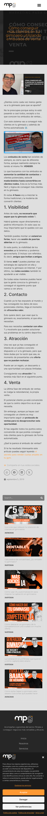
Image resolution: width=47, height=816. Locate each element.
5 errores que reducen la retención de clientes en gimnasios (22, 528)
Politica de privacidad (26, 813)
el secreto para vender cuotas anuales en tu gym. (23, 454)
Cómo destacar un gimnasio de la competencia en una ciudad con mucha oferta (23, 626)
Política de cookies (10, 813)
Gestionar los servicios (23, 785)
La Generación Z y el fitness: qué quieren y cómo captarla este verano (23, 660)
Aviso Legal (40, 813)
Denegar (23, 799)
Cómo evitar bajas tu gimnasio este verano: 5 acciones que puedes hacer (21, 692)
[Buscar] (41, 498)
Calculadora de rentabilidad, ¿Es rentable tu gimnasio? (23, 560)
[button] (43, 757)
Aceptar (23, 792)
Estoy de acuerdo (23, 147)
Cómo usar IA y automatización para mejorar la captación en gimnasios (21, 593)
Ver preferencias (23, 806)
